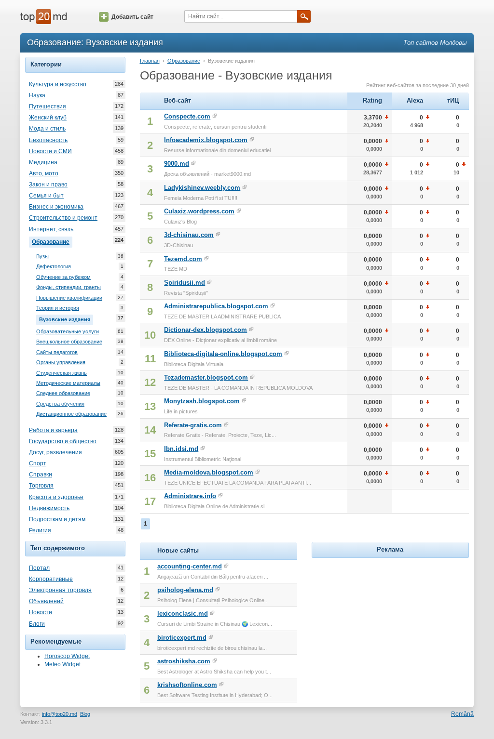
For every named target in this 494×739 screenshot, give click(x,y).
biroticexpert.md (181, 637)
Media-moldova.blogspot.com (208, 472)
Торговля (41, 485)
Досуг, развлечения (55, 452)
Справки (40, 474)
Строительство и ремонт (63, 217)
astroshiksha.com (183, 661)
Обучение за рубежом (63, 277)
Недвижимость (49, 508)
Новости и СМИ (50, 151)
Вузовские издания (66, 318)
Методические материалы (68, 383)
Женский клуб (48, 117)
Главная (150, 61)
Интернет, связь (51, 229)
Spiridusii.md (184, 282)
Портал (39, 568)
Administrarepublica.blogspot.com (216, 306)
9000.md (176, 163)
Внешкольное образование (69, 341)
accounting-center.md (189, 566)
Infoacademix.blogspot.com (205, 140)
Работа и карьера (53, 430)
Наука (37, 95)
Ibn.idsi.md (181, 448)
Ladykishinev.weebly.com (202, 187)
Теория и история (57, 308)
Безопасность (48, 140)
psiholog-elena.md (185, 590)
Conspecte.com (187, 116)
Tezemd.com (183, 259)
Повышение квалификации (69, 298)
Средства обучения (60, 404)
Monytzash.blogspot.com (202, 401)
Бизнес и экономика (56, 206)
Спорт (37, 463)
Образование (52, 241)
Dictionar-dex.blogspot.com (205, 329)
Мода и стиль (47, 128)
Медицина (43, 162)
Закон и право (48, 184)
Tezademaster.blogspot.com (206, 377)
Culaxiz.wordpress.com (199, 211)
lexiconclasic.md (182, 613)
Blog (85, 714)
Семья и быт (46, 195)
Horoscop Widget (67, 656)
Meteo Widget (62, 664)
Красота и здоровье (56, 497)
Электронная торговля (60, 590)
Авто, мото (43, 173)
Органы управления (60, 362)
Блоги (37, 623)
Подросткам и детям (57, 519)
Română (462, 714)
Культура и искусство (57, 84)
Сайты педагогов (57, 352)
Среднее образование (63, 393)
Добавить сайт (132, 16)
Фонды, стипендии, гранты (68, 287)
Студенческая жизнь (61, 373)
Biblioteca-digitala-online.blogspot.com (223, 353)
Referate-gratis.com (193, 425)
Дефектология (53, 266)
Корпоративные (51, 579)
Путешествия (47, 106)
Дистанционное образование (71, 414)
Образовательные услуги (67, 331)
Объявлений (46, 601)
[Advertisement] (390, 620)
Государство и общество (62, 441)
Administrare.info (190, 496)
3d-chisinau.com (189, 234)
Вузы (42, 256)
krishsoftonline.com (187, 684)
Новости (40, 612)
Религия (40, 530)
